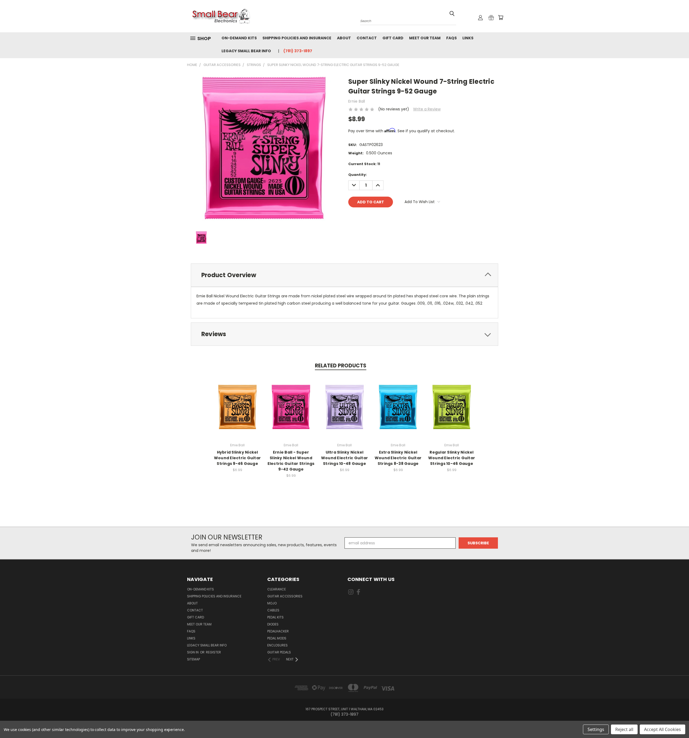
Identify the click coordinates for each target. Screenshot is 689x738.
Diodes (273, 624)
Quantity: (357, 174)
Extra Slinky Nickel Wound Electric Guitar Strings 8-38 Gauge (398, 458)
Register (213, 652)
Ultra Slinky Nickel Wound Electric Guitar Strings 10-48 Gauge (344, 458)
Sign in (193, 652)
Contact (367, 38)
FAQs (451, 38)
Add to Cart (237, 411)
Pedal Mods (276, 638)
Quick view (237, 401)
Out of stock (451, 411)
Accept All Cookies (662, 729)
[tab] (344, 275)
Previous (674, 721)
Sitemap (193, 659)
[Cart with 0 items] (500, 17)
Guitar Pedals (279, 652)
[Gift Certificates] (491, 17)
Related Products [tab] (340, 365)
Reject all (624, 729)
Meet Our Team (425, 38)
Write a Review (427, 109)
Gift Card (392, 38)
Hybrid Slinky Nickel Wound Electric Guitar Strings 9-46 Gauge (237, 458)
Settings (596, 729)
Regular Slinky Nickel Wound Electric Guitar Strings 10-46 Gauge (451, 458)
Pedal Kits (275, 617)
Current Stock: (364, 163)
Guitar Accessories (285, 596)
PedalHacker (278, 631)
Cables (273, 610)
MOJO (272, 603)
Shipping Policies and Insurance (296, 38)
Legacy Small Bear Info (246, 51)
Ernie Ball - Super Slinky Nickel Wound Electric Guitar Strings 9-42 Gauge (291, 461)
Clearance (276, 589)
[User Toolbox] (480, 17)
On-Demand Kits (239, 38)
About (344, 38)
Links (467, 38)
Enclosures (277, 645)
